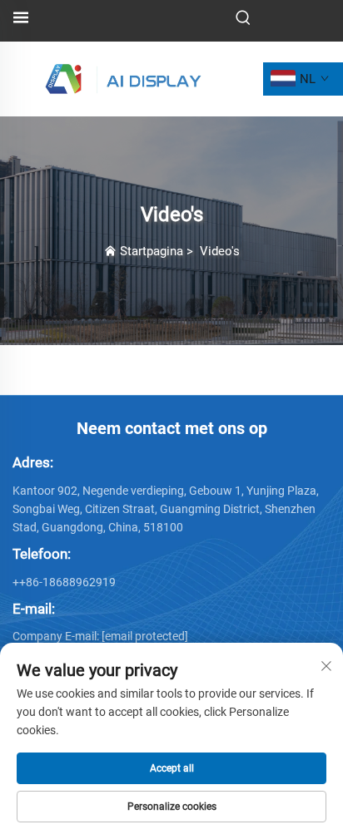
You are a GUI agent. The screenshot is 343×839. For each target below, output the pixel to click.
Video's (220, 251)
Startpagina (151, 251)
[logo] (123, 78)
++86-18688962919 (64, 582)
